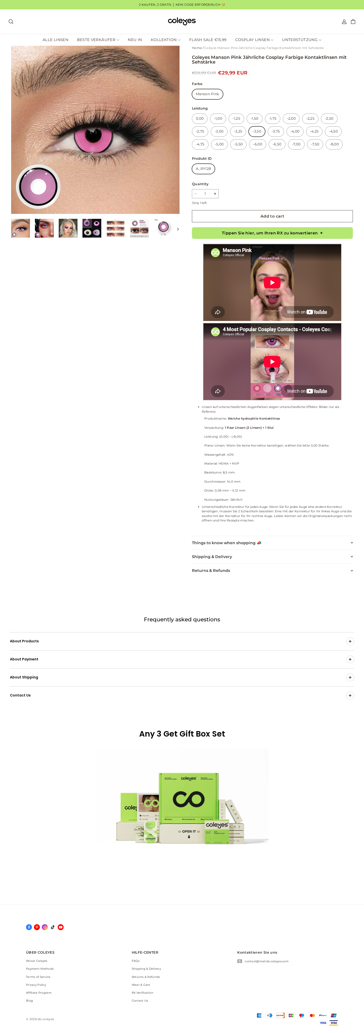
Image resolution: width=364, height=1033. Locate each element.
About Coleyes (37, 961)
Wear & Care (141, 985)
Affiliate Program (39, 992)
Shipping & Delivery (146, 968)
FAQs (136, 961)
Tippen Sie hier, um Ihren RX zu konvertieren (270, 233)
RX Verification (142, 992)
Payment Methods (40, 968)
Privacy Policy (36, 985)
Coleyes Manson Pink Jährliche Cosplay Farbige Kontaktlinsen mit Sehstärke (264, 48)
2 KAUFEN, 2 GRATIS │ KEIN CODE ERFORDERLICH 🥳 (182, 4)
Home (197, 48)
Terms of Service (38, 977)
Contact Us (140, 1000)
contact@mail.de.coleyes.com (266, 961)
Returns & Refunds (146, 977)
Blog (29, 1000)
